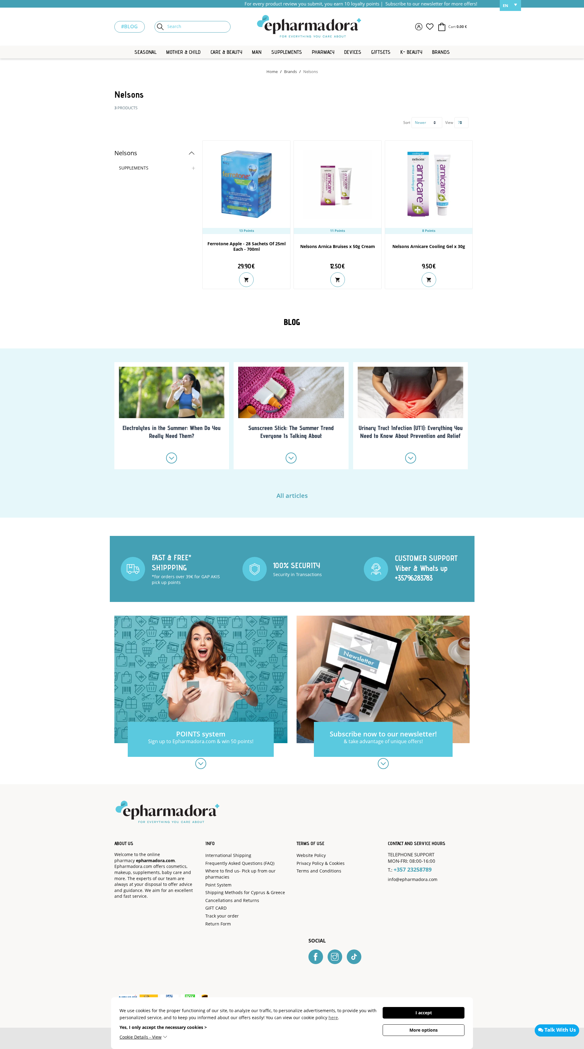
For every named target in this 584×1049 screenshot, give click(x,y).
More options (423, 1030)
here (333, 1017)
